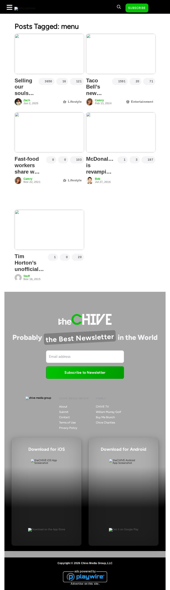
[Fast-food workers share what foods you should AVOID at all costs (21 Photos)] (49, 132)
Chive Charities (105, 422)
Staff (26, 276)
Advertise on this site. (85, 583)
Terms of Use (67, 422)
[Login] (156, 8)
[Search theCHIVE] (118, 6)
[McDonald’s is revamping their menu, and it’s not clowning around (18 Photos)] (120, 132)
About (63, 406)
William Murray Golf (108, 412)
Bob (97, 178)
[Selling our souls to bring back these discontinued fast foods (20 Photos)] (49, 54)
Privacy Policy (68, 427)
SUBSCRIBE (137, 8)
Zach (26, 100)
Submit (63, 412)
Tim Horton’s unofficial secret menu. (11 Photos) (27, 272)
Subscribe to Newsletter (84, 372)
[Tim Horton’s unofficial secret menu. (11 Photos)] (49, 230)
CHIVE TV (102, 406)
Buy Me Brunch (105, 417)
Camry (99, 100)
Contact (64, 417)
